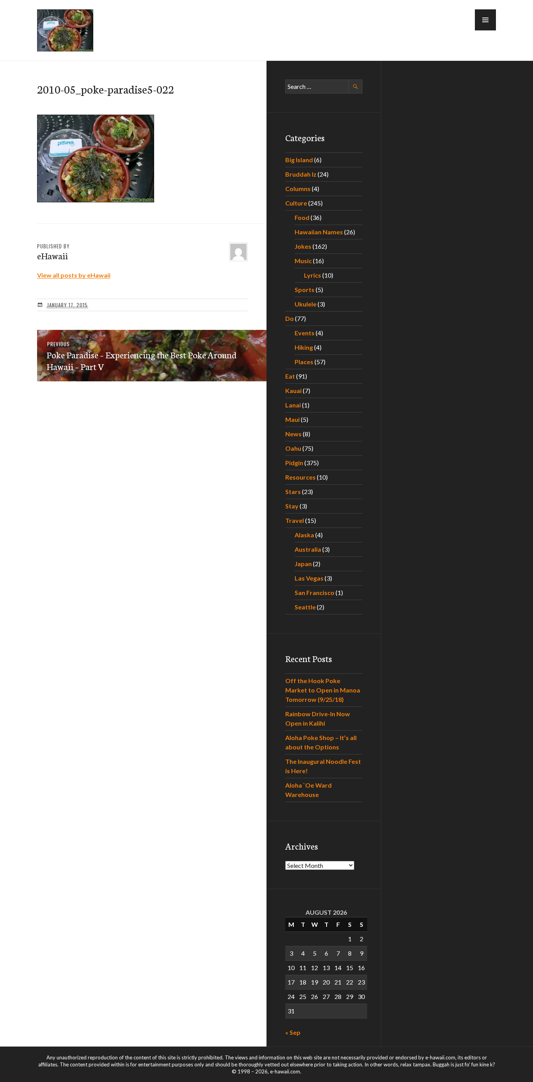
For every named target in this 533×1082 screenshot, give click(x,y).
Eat (290, 376)
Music (303, 260)
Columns (298, 188)
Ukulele (305, 304)
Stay (291, 506)
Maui (292, 419)
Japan (303, 563)
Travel (294, 520)
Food (302, 217)
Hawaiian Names (319, 232)
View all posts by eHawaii (73, 275)
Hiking (304, 347)
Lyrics (312, 275)
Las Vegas (309, 578)
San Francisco (314, 592)
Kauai (293, 390)
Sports (304, 289)
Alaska (304, 534)
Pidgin (294, 462)
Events (304, 332)
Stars (293, 491)
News (293, 433)
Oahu (293, 448)
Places (304, 361)
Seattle (305, 607)
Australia (308, 549)
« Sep (292, 1032)
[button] (485, 19)
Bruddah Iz (300, 174)
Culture (296, 203)
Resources (300, 477)
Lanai (293, 405)
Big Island (299, 159)
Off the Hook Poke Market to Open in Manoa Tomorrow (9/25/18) (322, 690)
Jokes (303, 246)
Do (289, 318)
